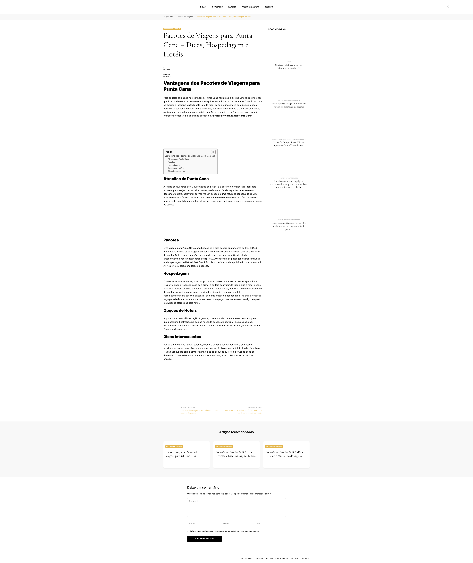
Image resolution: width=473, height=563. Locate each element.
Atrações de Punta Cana (178, 159)
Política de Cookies (300, 558)
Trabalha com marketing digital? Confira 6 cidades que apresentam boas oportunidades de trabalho (288, 184)
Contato (259, 558)
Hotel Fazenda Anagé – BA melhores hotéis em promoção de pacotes (288, 105)
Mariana (166, 69)
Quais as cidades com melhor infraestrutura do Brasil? (289, 66)
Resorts (269, 7)
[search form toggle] (448, 7)
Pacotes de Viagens (172, 29)
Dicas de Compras (279, 139)
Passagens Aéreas (250, 7)
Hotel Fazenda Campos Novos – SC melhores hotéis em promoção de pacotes (289, 226)
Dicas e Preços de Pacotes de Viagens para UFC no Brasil (181, 454)
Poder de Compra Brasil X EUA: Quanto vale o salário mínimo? (288, 144)
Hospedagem (217, 7)
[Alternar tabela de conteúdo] (212, 152)
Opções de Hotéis (176, 168)
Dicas (203, 7)
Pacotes (232, 7)
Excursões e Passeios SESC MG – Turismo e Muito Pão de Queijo (284, 454)
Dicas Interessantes (176, 171)
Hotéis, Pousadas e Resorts (289, 100)
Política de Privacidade (277, 558)
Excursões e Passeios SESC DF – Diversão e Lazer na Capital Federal (235, 454)
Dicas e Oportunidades (296, 139)
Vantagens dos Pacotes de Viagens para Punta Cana (190, 156)
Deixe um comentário (171, 75)
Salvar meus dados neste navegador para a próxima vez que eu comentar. (224, 531)
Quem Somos (247, 558)
